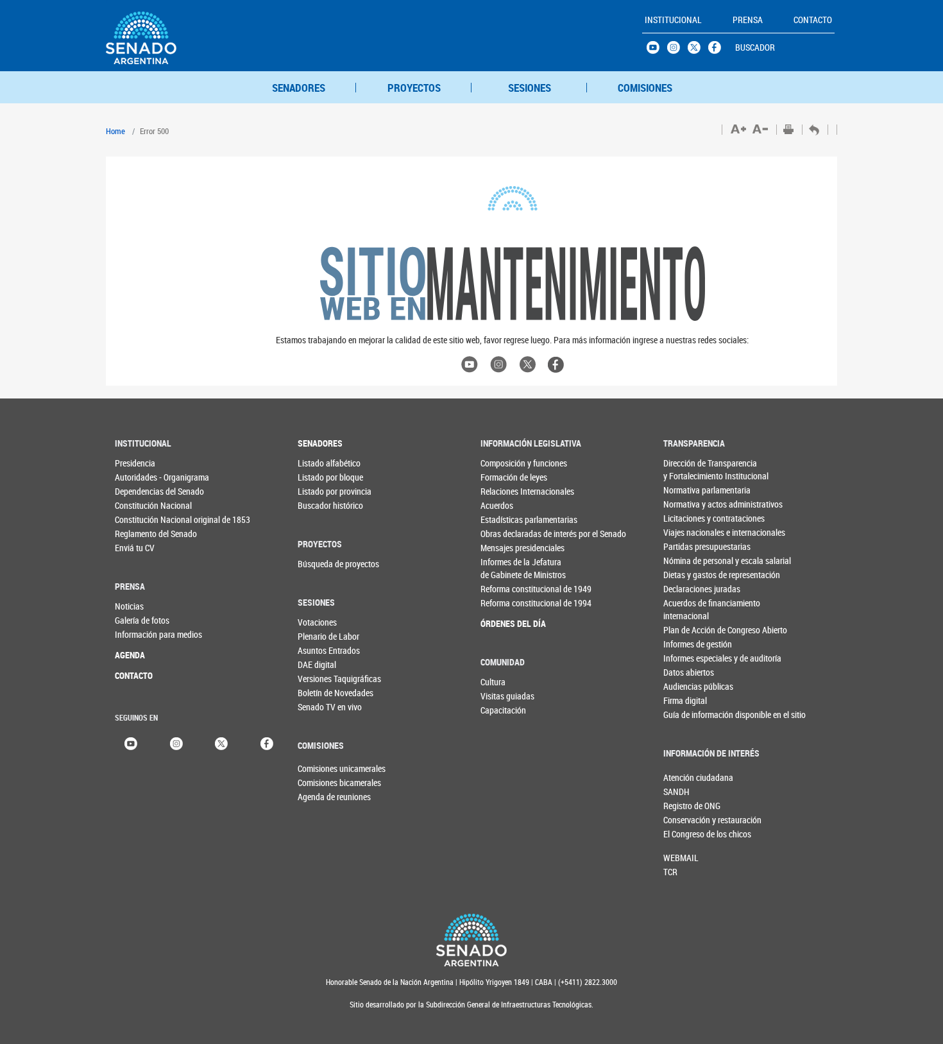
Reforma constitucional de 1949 (506, 589)
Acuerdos (496, 505)
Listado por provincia (324, 491)
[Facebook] (266, 742)
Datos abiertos (688, 672)
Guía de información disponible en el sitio (689, 714)
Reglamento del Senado (141, 533)
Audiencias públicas (689, 686)
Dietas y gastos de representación (689, 575)
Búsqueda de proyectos (324, 564)
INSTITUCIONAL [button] (673, 19)
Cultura (492, 682)
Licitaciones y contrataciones (689, 518)
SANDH (676, 791)
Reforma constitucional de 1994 (506, 603)
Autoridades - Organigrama (141, 477)
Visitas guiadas (506, 696)
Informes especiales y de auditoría (689, 658)
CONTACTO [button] (813, 19)
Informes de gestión (689, 644)
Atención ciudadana (684, 777)
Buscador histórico (324, 505)
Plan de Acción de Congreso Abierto (689, 630)
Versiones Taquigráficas (324, 678)
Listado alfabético (324, 463)
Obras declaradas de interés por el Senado (506, 533)
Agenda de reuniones (319, 797)
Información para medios (141, 634)
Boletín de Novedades (324, 693)
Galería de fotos (141, 620)
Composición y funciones (506, 463)
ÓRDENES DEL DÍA (506, 623)
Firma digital (685, 700)
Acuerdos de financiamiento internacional (689, 609)
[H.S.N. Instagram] (677, 50)
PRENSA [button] (748, 19)
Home (115, 131)
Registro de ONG (684, 806)
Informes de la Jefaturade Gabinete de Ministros (506, 568)
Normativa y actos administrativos (689, 504)
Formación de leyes (506, 477)
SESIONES (529, 87)
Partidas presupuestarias (689, 546)
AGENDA (130, 655)
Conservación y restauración (684, 820)
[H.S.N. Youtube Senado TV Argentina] (657, 50)
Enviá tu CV (135, 548)
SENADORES (298, 87)
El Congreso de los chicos (684, 834)
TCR (670, 872)
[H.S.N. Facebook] (718, 50)
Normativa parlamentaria (689, 490)
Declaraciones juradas (689, 589)
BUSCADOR (755, 47)
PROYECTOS (414, 87)
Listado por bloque (324, 477)
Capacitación (503, 710)
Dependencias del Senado (141, 491)
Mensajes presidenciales (506, 548)
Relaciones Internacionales (506, 491)
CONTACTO (134, 675)
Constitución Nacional (141, 505)
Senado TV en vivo (324, 707)
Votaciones (317, 622)
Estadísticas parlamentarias (506, 519)
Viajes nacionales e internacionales (689, 532)
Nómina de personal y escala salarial (689, 560)
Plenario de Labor (324, 636)
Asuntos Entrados (324, 650)
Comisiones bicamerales (319, 782)
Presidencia (135, 463)
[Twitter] (221, 742)
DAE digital (317, 664)
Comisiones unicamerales (319, 768)
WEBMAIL (681, 857)
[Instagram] (176, 742)
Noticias (129, 606)
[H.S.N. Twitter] (698, 50)
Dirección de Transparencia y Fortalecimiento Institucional (689, 469)
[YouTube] (130, 742)
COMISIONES (645, 87)
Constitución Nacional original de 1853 (141, 519)
